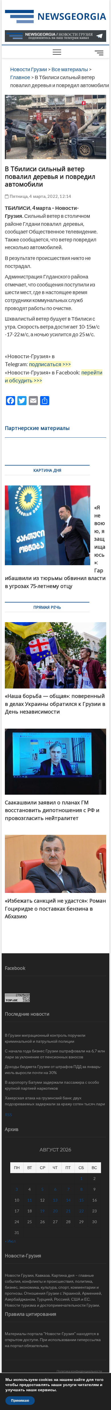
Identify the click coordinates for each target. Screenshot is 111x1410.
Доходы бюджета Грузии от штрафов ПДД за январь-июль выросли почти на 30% (53, 1069)
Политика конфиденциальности (79, 1371)
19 (42, 1210)
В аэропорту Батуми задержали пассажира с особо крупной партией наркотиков (52, 1085)
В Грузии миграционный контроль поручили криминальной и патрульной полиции (45, 1038)
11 (29, 1200)
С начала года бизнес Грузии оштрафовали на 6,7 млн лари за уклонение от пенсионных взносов (55, 1053)
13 (55, 1200)
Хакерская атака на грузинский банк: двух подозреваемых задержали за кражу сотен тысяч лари (55, 1100)
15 (81, 1200)
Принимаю (20, 1400)
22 (81, 1210)
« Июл (10, 1241)
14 (68, 1200)
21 (68, 1210)
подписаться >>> (50, 364)
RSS (8, 1114)
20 (55, 1210)
